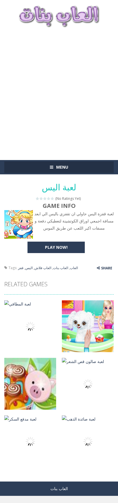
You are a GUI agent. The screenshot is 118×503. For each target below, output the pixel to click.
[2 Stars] (41, 198)
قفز (20, 267)
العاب (74, 267)
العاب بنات (60, 267)
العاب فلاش (42, 267)
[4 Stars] (49, 198)
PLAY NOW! (56, 247)
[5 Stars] (52, 198)
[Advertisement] (59, 91)
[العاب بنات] (59, 15)
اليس (29, 267)
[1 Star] (38, 198)
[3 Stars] (45, 198)
